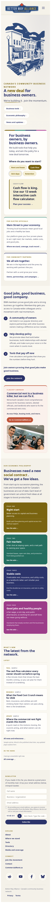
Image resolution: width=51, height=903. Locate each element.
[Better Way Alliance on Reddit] (9, 876)
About (8, 834)
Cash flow (34, 167)
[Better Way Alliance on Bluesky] (43, 876)
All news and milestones (14, 738)
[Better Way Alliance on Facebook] (31, 876)
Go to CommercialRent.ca (20, 420)
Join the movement (13, 860)
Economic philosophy (15, 115)
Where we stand (12, 838)
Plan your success (22, 204)
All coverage (9, 759)
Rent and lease (18, 167)
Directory (9, 846)
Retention (29, 173)
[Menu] (43, 8)
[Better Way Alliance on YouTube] (20, 876)
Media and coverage (14, 850)
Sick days (15, 173)
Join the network (14, 378)
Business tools (12, 108)
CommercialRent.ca (14, 867)
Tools (7, 842)
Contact (8, 864)
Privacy (10, 895)
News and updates (14, 122)
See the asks (11, 528)
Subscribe (26, 822)
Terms (18, 895)
